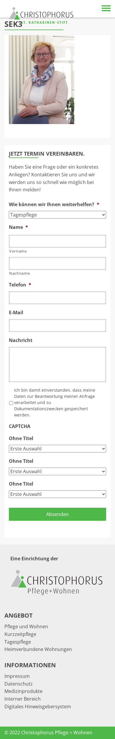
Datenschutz (18, 684)
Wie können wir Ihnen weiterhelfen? (54, 204)
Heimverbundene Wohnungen (38, 649)
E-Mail (16, 313)
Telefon (20, 285)
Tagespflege (17, 642)
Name (18, 227)
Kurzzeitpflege (20, 634)
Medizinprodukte (23, 691)
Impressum (17, 676)
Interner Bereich (22, 699)
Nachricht (20, 340)
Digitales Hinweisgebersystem (37, 706)
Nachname (19, 273)
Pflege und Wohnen (26, 626)
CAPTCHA (19, 426)
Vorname (18, 251)
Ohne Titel (21, 438)
